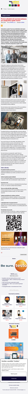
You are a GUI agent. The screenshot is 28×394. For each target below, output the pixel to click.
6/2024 (22, 22)
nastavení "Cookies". (5, 370)
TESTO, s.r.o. (13, 22)
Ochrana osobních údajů (14, 385)
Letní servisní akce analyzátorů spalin (10, 282)
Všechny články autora (14, 289)
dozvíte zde (7, 249)
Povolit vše (14, 378)
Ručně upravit (14, 373)
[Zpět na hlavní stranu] (14, 2)
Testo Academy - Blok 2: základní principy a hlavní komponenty (13, 280)
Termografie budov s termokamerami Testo (11, 286)
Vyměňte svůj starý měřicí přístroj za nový (11, 278)
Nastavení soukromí (14, 387)
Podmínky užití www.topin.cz (14, 382)
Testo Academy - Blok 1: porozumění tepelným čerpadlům (12, 284)
